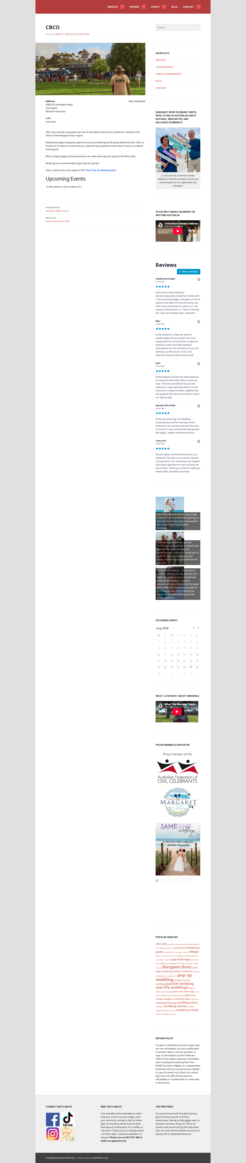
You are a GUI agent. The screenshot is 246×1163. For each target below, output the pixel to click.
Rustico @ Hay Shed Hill (57, 219)
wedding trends (187, 1010)
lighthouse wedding (168, 963)
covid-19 (186, 952)
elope (194, 951)
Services (113, 6)
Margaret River (177, 967)
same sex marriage (183, 991)
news (166, 976)
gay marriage (180, 959)
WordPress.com (101, 1157)
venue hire (194, 999)
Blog (175, 6)
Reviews (134, 6)
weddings (159, 1007)
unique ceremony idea (177, 998)
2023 (163, 944)
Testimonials (164, 67)
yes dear (172, 1014)
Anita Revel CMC (81, 34)
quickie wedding (180, 983)
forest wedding (177, 956)
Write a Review (189, 271)
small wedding (178, 995)
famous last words (163, 956)
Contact (188, 6)
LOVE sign (180, 963)
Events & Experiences (168, 74)
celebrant (179, 947)
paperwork (172, 976)
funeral (168, 960)
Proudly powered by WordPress (60, 1157)
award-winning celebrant (190, 944)
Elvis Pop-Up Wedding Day (101, 170)
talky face (190, 995)
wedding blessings (166, 1002)
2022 (158, 944)
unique (160, 998)
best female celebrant (164, 948)
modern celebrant (182, 971)
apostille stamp (173, 944)
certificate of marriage (173, 952)
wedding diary (188, 1002)
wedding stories (175, 1006)
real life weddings (172, 987)
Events (155, 6)
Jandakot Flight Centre (57, 209)
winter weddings (162, 1014)
